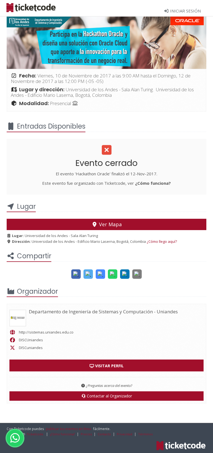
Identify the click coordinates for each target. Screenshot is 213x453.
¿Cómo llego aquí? (162, 241)
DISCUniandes (31, 339)
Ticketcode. (35, 434)
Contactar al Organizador (109, 396)
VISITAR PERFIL (109, 365)
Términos (145, 434)
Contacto (104, 434)
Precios (86, 434)
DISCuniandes (31, 347)
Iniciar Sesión (185, 11)
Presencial (61, 103)
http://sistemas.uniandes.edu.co (46, 332)
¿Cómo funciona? (153, 183)
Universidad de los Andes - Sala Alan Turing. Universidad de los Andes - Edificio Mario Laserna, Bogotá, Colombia (102, 92)
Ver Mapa (110, 224)
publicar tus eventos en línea (68, 428)
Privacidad (124, 434)
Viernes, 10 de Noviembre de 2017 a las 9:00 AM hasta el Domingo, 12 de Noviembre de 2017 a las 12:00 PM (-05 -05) (101, 78)
